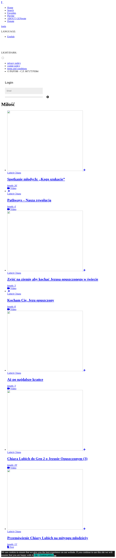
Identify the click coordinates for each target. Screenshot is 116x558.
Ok (36, 555)
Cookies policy (46, 555)
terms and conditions (17, 68)
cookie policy (13, 66)
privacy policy (14, 63)
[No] (55, 555)
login (3, 26)
